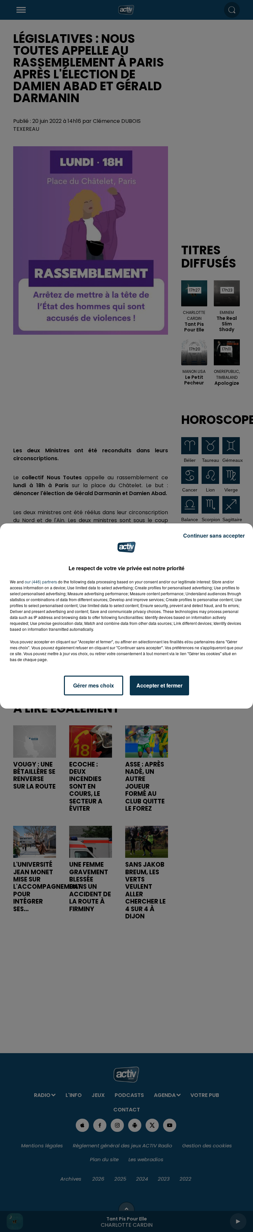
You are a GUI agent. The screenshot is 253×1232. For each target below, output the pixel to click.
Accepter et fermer (159, 685)
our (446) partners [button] (41, 581)
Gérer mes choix (93, 685)
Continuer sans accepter (214, 535)
